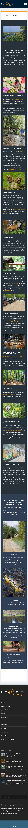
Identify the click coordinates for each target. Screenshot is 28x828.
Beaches (14, 769)
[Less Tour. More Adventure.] (3, 754)
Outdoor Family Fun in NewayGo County (14, 766)
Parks (7, 770)
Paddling (15, 776)
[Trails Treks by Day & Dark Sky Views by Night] (3, 781)
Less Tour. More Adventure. (13, 753)
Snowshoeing (18, 783)
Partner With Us (5, 721)
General (7, 756)
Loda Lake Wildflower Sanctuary (13, 430)
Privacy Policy (4, 735)
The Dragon (7, 388)
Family (25, 769)
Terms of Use (4, 732)
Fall (20, 755)
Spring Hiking (14, 626)
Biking (13, 755)
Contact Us (4, 724)
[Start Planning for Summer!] (3, 775)
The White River (6, 240)
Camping (17, 755)
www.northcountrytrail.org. (14, 169)
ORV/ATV (14, 555)
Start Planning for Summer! (13, 774)
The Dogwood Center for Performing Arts (13, 356)
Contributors (4, 728)
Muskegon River (9, 776)
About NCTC (4, 717)
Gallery (3, 713)
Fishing (22, 755)
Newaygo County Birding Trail (13, 96)
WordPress (14, 824)
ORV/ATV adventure (16, 321)
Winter (7, 784)
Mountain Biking (14, 655)
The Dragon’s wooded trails (9, 394)
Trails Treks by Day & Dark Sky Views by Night (15, 781)
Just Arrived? (4, 710)
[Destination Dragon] (3, 761)
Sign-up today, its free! (11, 813)
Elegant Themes (14, 822)
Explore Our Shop (5, 706)
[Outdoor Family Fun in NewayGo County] (3, 767)
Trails (11, 756)
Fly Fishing (14, 600)
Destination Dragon (11, 760)
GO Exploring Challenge (7, 739)
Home (2, 702)
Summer (19, 776)
